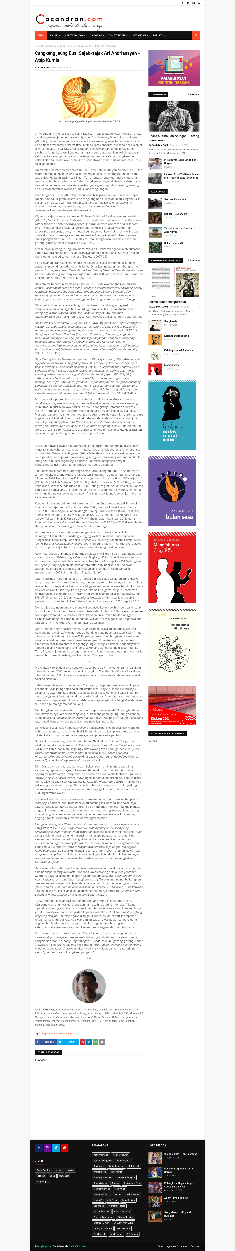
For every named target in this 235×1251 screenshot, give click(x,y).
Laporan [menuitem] (96, 35)
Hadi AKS (98, 1200)
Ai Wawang (99, 1166)
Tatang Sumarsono (103, 1228)
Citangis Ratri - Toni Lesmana (180, 1154)
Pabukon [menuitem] (158, 35)
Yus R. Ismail (116, 1234)
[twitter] (188, 2)
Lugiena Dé (99, 1206)
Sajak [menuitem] (54, 35)
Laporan (58, 1170)
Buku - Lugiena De (174, 243)
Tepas (160, 1246)
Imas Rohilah (128, 1200)
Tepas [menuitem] (41, 35)
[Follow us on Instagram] (47, 1148)
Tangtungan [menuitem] (117, 35)
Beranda (39, 46)
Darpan (115, 1183)
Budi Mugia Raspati (103, 1177)
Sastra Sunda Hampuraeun (167, 302)
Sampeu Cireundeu (175, 199)
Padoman (195, 1246)
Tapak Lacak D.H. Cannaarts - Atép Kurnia (180, 230)
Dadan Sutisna (101, 1183)
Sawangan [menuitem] (139, 35)
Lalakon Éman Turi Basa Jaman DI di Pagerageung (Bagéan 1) (181, 176)
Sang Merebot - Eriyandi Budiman (177, 1214)
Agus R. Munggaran (103, 1160)
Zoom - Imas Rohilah (176, 1197)
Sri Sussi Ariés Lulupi (123, 1223)
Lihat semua (193, 94)
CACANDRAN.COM (44, 67)
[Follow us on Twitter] (56, 1148)
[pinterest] (198, 2)
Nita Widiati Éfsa (122, 1211)
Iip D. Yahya (112, 1200)
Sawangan (50, 46)
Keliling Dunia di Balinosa (178, 350)
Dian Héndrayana (102, 1189)
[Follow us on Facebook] (39, 1148)
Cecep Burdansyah (126, 1177)
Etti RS (118, 1194)
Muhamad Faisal (117, 1206)
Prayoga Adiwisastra (103, 1217)
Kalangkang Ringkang (176, 335)
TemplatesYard (44, 1246)
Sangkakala (170, 321)
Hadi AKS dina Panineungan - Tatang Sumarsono (173, 138)
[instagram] (193, 2)
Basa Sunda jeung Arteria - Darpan (179, 1170)
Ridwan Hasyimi (125, 1217)
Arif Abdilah (134, 1166)
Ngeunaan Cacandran (177, 1246)
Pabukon (41, 1176)
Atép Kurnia (47, 1033)
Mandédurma (172, 365)
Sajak (52, 1176)
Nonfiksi (58, 1033)
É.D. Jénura (132, 1234)
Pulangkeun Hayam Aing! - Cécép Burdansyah (179, 1185)
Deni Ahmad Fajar (132, 1183)
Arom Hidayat (100, 1172)
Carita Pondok (43, 1170)
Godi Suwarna (132, 1194)
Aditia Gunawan (120, 1155)
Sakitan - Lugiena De (175, 214)
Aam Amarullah (101, 1155)
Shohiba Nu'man (101, 1223)
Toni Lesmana (123, 1228)
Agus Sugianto (124, 1160)
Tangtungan (42, 1181)
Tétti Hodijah (99, 1234)
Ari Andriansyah (116, 1166)
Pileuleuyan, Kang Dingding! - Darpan (180, 161)
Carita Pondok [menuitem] (74, 35)
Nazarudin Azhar (102, 1211)
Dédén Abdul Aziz (102, 1194)
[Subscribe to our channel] (64, 1148)
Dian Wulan (120, 1189)
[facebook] (182, 2)
